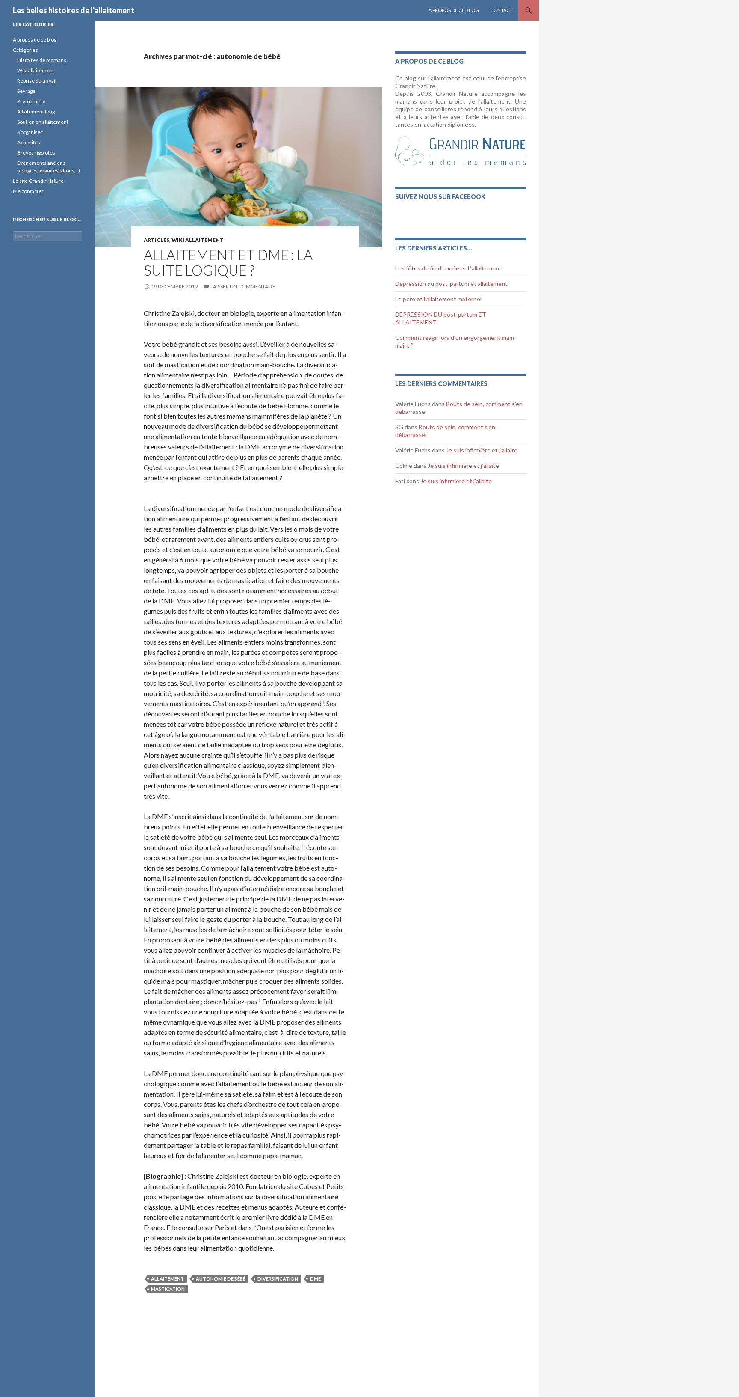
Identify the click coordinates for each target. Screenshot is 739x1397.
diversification (277, 1278)
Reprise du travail (36, 80)
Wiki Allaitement (197, 240)
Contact (501, 10)
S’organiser (30, 132)
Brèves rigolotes (36, 152)
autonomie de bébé (220, 1278)
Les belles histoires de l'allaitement (73, 10)
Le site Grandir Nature (38, 181)
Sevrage (26, 91)
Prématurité (31, 101)
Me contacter (28, 191)
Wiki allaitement (35, 70)
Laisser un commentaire (242, 286)
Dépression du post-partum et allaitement (451, 283)
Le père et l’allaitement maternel (438, 299)
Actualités (28, 142)
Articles (156, 240)
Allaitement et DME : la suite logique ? (228, 262)
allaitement (167, 1278)
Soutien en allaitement (42, 122)
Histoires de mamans (41, 60)
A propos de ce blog (454, 10)
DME (315, 1278)
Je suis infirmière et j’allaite (481, 450)
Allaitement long (36, 111)
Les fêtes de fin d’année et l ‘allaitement (448, 268)
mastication (168, 1289)
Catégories (25, 50)
